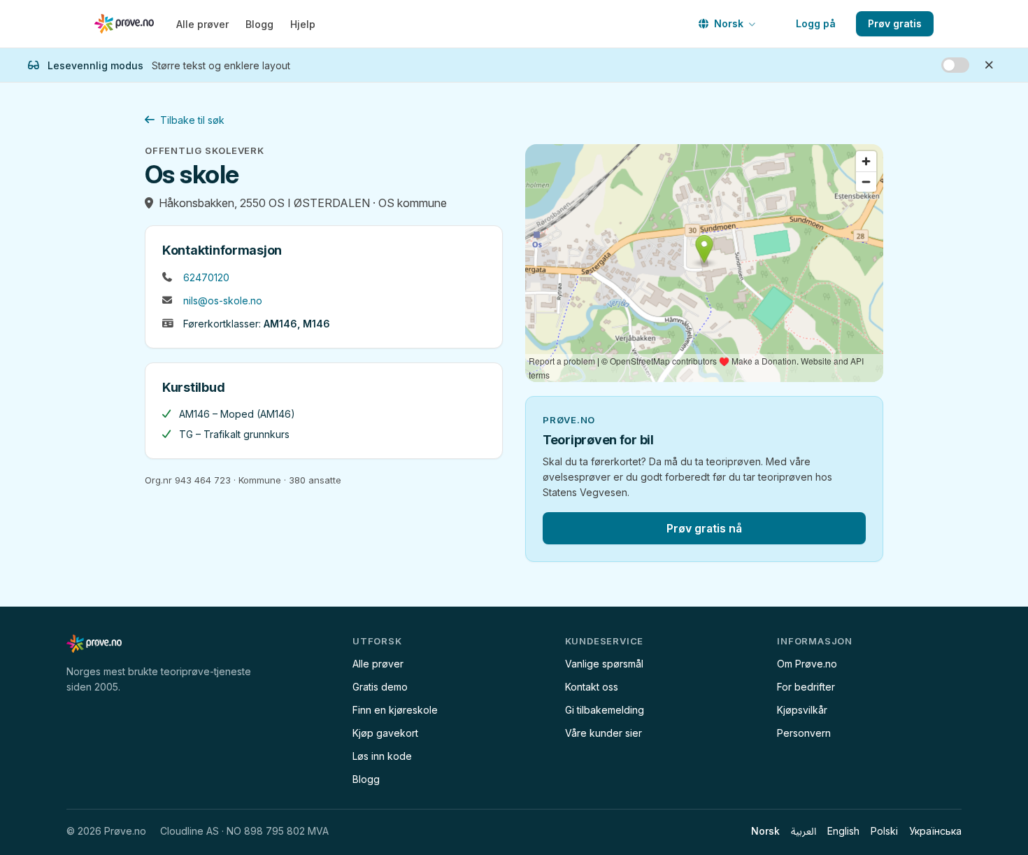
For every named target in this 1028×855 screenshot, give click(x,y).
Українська (935, 831)
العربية (803, 831)
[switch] (955, 65)
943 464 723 (203, 480)
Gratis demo (380, 687)
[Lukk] (989, 65)
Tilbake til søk (192, 120)
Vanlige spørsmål (604, 664)
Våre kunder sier (603, 733)
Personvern (804, 733)
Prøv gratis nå (704, 528)
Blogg (259, 24)
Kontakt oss (591, 687)
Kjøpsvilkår (802, 710)
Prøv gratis (895, 23)
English (843, 831)
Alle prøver (202, 24)
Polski (884, 831)
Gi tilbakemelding (604, 710)
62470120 (206, 277)
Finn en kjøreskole (395, 710)
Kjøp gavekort (385, 733)
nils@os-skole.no (222, 300)
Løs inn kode (382, 756)
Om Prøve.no (807, 664)
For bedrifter (806, 687)
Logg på (816, 23)
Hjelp (302, 24)
